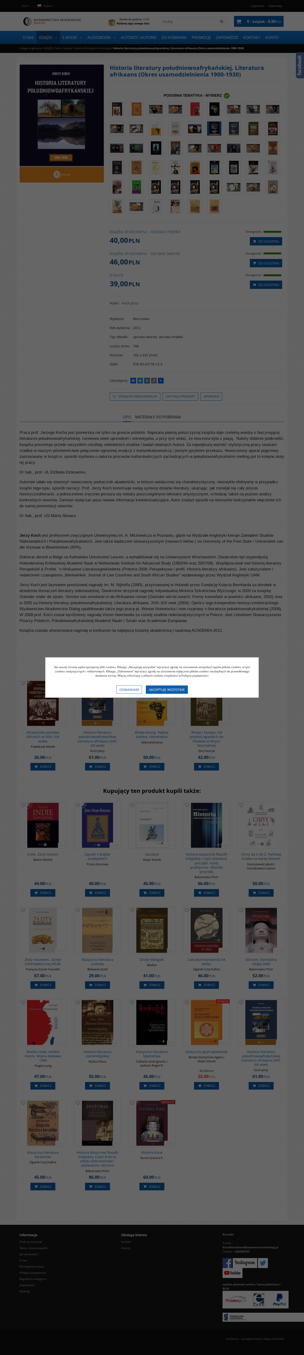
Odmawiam (129, 689)
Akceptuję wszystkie (167, 689)
